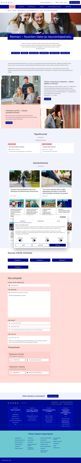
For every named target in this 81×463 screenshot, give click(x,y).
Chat (15, 424)
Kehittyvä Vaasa (56, 447)
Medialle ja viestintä (57, 441)
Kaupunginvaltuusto (19, 442)
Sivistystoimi (30, 442)
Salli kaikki (57, 245)
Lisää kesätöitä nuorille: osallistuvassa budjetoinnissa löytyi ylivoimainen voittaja (47, 213)
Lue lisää (47, 99)
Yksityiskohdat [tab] (40, 221)
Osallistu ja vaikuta (19, 448)
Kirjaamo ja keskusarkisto (45, 446)
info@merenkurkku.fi (65, 426)
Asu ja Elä (14, 10)
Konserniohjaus (31, 440)
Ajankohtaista (56, 443)
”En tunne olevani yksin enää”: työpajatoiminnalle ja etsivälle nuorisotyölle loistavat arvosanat (55, 191)
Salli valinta (40, 245)
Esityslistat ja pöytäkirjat (20, 440)
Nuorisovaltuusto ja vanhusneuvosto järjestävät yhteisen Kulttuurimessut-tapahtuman (32, 212)
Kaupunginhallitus (18, 444)
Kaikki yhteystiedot (15, 418)
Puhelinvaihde (43, 440)
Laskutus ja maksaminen (45, 442)
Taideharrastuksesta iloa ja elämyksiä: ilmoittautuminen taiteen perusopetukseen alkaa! (16, 213)
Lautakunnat (17, 446)
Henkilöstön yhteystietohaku (15, 420)
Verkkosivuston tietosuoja (56, 404)
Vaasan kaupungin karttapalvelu (66, 402)
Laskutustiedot (15, 422)
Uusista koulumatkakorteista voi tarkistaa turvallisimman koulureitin (24, 190)
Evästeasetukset (55, 402)
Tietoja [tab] (58, 221)
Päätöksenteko (18, 437)
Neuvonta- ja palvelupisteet (46, 437)
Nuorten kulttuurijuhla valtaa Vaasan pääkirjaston (64, 211)
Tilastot (54, 445)
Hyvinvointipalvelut (22, 10)
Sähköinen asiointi (44, 444)
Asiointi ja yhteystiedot (46, 2)
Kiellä (23, 245)
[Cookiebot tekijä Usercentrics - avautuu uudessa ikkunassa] (61, 217)
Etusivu (9, 10)
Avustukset (42, 448)
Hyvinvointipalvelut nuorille (32, 10)
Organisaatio (30, 437)
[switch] (34, 240)
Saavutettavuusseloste (68, 404)
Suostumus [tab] (22, 221)
